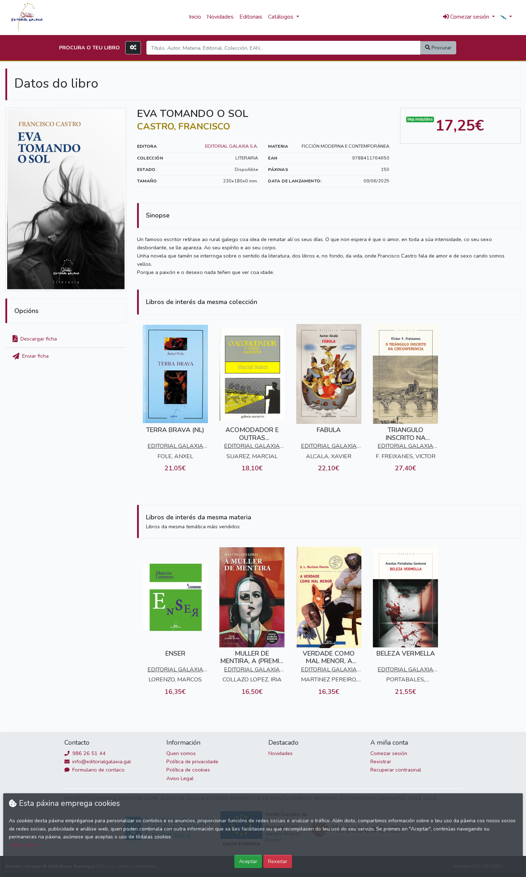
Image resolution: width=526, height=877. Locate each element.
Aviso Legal (180, 778)
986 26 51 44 (88, 753)
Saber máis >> (25, 845)
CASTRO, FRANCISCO (183, 127)
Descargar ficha (38, 338)
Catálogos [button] (281, 17)
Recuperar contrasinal (395, 769)
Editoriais (250, 17)
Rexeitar (277, 861)
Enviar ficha (35, 355)
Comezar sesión (388, 753)
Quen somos (181, 753)
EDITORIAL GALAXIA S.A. (231, 146)
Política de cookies (188, 769)
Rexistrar (380, 761)
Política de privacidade (192, 761)
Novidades (220, 17)
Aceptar (248, 861)
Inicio (195, 17)
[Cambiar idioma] (506, 17)
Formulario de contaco (98, 769)
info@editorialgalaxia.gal (101, 761)
